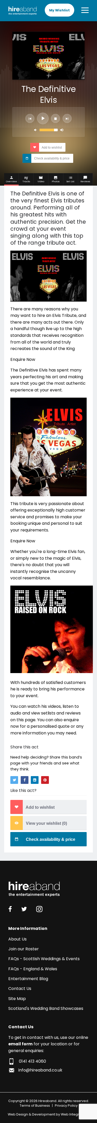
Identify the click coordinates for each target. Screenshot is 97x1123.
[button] (29, 118)
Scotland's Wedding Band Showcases (45, 1008)
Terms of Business (35, 1105)
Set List (70, 181)
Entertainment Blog (28, 979)
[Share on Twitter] (14, 780)
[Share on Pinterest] (45, 780)
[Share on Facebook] (24, 780)
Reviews (85, 181)
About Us (17, 939)
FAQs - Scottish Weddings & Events (44, 959)
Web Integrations (75, 1114)
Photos (55, 181)
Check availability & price (51, 158)
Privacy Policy (66, 1105)
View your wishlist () (46, 823)
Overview (11, 181)
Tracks (26, 181)
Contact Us (19, 988)
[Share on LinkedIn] (35, 780)
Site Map (17, 999)
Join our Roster (23, 949)
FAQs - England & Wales (32, 969)
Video (41, 181)
